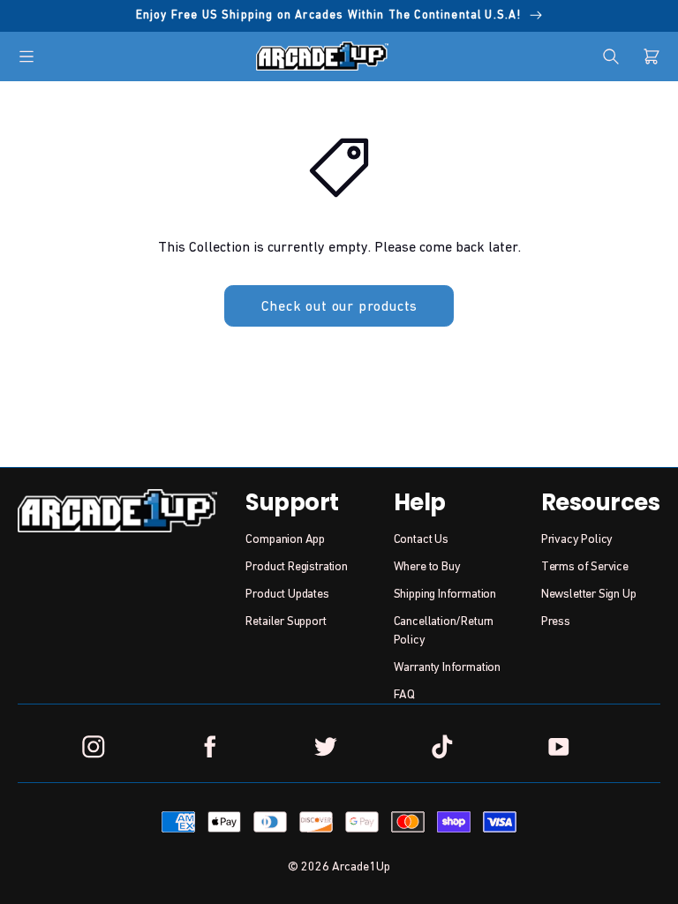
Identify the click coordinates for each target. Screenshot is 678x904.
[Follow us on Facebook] (210, 747)
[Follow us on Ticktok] (442, 747)
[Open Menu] (26, 56)
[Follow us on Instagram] (93, 747)
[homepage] (322, 55)
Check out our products (339, 305)
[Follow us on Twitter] (326, 747)
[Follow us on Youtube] (558, 747)
